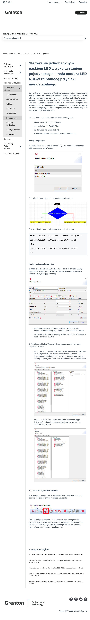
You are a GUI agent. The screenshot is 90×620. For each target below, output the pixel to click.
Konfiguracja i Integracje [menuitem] (9, 89)
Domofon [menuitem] (7, 139)
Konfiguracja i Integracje (25, 54)
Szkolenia (81, 12)
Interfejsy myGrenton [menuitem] (10, 124)
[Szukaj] (85, 38)
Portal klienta (70, 2)
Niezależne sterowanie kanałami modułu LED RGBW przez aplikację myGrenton (56, 568)
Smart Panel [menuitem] (11, 113)
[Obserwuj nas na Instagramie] (76, 599)
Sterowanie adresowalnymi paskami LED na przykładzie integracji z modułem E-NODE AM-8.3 (56, 561)
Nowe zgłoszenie (54, 2)
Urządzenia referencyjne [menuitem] (8, 72)
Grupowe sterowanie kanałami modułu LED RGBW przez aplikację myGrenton (56, 554)
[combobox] (43, 38)
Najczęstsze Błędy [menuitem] (11, 78)
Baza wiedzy (8, 54)
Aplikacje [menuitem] (9, 104)
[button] (20, 64)
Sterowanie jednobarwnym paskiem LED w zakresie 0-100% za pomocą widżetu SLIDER (56, 583)
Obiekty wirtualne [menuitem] (13, 130)
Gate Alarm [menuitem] (10, 134)
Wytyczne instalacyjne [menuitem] (8, 65)
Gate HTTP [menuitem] (10, 109)
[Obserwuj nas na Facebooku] (71, 599)
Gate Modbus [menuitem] (11, 95)
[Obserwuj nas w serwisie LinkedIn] (85, 599)
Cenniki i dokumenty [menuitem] (12, 153)
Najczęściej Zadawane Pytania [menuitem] (8, 146)
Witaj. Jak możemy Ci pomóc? (21, 33)
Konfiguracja (44, 54)
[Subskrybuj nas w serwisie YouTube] (81, 599)
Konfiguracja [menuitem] (11, 118)
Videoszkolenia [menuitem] (12, 99)
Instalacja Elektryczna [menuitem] (12, 83)
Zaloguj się (83, 2)
